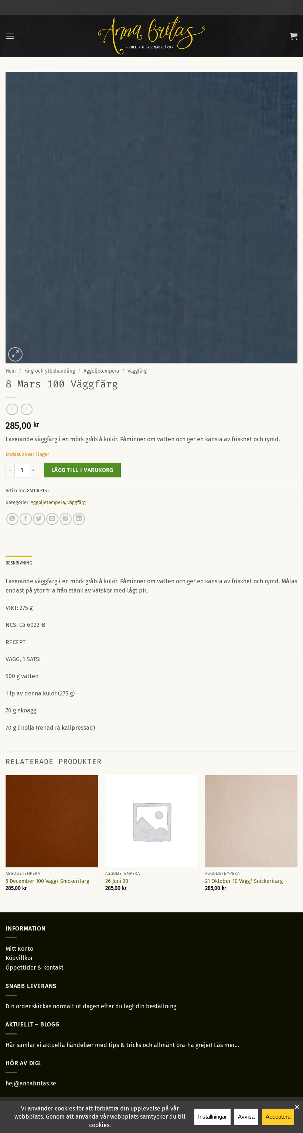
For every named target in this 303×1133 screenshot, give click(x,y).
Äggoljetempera (101, 371)
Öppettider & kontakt (35, 967)
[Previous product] (26, 409)
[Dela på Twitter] (39, 519)
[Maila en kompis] (52, 519)
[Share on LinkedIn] (79, 519)
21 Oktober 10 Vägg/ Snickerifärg (244, 881)
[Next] (297, 843)
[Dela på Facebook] (26, 519)
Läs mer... (226, 1045)
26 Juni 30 (116, 881)
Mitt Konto (19, 948)
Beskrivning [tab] (19, 563)
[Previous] (5, 843)
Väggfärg (137, 371)
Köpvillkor (19, 957)
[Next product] (12, 409)
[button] (10, 36)
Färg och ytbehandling (49, 371)
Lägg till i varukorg (82, 469)
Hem (11, 371)
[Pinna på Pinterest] (65, 519)
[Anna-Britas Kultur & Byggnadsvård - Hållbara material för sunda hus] (151, 36)
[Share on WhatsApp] (12, 519)
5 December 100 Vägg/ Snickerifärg (47, 881)
